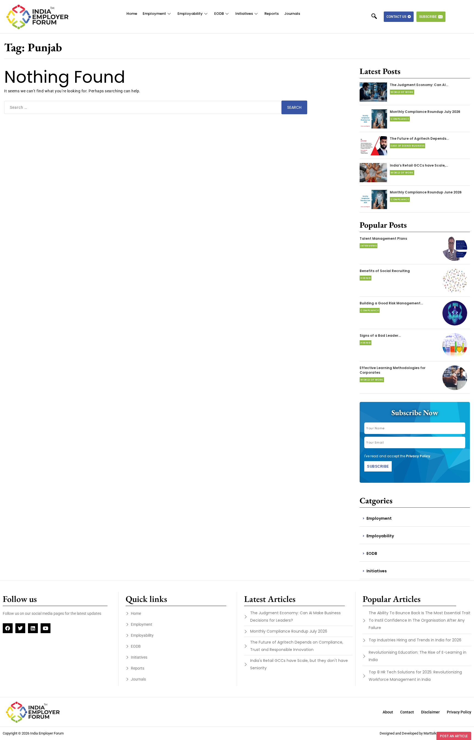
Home (131, 13)
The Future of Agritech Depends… (419, 138)
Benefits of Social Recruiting (385, 270)
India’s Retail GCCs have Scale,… (419, 165)
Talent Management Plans (383, 238)
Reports (271, 13)
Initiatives (244, 13)
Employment (154, 13)
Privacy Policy (418, 456)
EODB (219, 13)
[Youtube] (45, 628)
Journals (292, 13)
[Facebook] (8, 628)
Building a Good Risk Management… (391, 303)
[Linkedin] (33, 628)
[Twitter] (20, 628)
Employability (190, 13)
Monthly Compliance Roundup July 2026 (425, 111)
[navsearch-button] (376, 16)
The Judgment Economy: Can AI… (419, 84)
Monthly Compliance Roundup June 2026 (426, 192)
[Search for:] (143, 107)
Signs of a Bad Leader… (380, 335)
